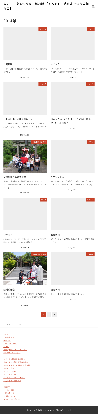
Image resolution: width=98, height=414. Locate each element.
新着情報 (7, 340)
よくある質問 (8, 390)
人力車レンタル (9, 371)
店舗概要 (7, 387)
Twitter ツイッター (11, 352)
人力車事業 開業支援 (12, 380)
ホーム (6, 334)
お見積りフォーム (10, 396)
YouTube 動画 (10, 343)
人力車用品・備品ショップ (14, 377)
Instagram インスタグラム (15, 349)
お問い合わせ (8, 393)
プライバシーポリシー (12, 399)
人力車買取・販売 (10, 374)
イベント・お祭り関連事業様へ (15, 362)
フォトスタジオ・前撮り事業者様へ (17, 365)
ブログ (6, 346)
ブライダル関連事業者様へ (14, 359)
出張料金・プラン (10, 337)
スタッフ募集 (8, 368)
